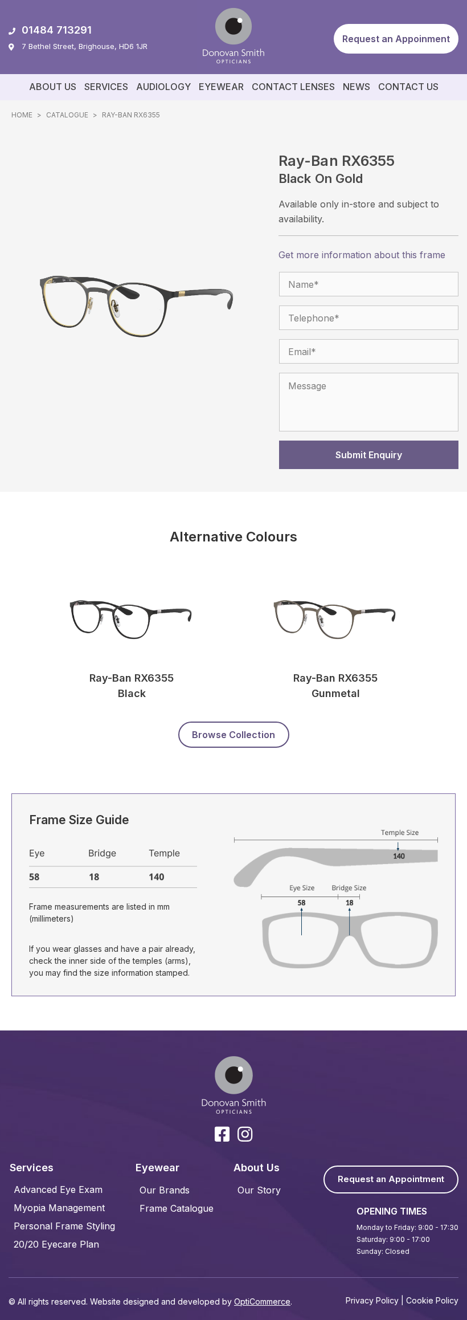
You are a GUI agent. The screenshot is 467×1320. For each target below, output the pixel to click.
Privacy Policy (372, 1300)
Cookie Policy (432, 1300)
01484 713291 (57, 30)
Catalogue (67, 115)
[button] (396, 39)
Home (21, 115)
